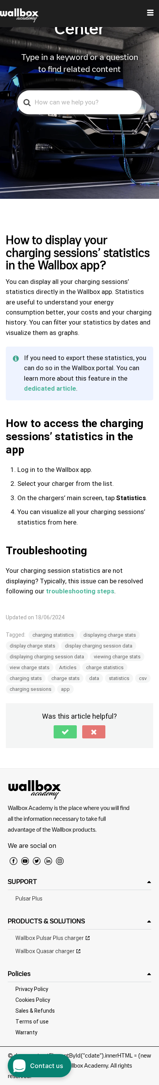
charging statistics (53, 635)
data (94, 678)
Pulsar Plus (28, 899)
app (65, 689)
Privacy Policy (31, 989)
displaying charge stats (109, 635)
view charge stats (29, 667)
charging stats (26, 678)
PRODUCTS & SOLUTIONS (46, 921)
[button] (65, 731)
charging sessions (30, 689)
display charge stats (32, 645)
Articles (67, 667)
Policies (19, 974)
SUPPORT (22, 881)
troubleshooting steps (80, 591)
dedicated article (50, 388)
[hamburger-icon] (150, 13)
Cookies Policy (32, 1000)
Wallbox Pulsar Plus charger (49, 938)
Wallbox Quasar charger (44, 951)
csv (143, 678)
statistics (119, 678)
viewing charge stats (117, 656)
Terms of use (32, 1022)
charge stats (65, 678)
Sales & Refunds (35, 1011)
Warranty (26, 1033)
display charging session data (98, 645)
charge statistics (104, 667)
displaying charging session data (47, 656)
